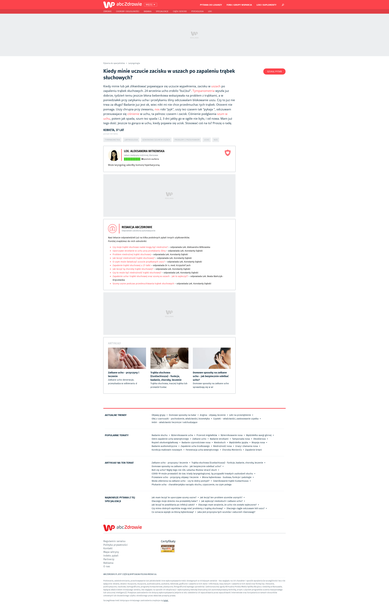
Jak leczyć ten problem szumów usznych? (221, 497)
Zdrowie (107, 11)
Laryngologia (134, 63)
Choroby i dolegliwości (127, 11)
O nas (106, 566)
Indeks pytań (110, 555)
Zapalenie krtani (253, 449)
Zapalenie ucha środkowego (195, 446)
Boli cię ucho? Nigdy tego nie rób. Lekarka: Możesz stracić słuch (184, 470)
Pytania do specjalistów (114, 63)
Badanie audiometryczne (164, 446)
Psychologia (197, 11)
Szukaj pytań (274, 71)
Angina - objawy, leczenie (213, 415)
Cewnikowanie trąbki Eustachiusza (230, 481)
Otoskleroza (259, 439)
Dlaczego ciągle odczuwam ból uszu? (246, 508)
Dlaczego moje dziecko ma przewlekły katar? (175, 501)
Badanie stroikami (219, 439)
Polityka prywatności (115, 545)
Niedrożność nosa (222, 446)
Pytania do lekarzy (211, 5)
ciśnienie (133, 114)
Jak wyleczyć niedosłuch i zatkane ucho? (222, 501)
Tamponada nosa (241, 439)
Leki (210, 11)
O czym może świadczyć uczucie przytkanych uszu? (139, 261)
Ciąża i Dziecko (180, 11)
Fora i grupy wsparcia (239, 5)
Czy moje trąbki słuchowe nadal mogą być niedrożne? (140, 247)
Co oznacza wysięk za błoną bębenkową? (173, 512)
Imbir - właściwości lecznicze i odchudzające (174, 422)
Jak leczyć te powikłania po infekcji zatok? (173, 504)
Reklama (108, 563)
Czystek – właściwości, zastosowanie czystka (235, 418)
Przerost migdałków (206, 435)
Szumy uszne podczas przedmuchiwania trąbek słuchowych (143, 283)
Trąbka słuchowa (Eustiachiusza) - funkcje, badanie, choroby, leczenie (227, 462)
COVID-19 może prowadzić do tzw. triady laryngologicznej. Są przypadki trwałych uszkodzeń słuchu (202, 473)
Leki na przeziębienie (240, 415)
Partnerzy (108, 559)
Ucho (206, 139)
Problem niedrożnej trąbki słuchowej (132, 254)
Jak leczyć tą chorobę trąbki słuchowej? (133, 269)
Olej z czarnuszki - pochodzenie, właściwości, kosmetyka (181, 418)
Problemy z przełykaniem (187, 139)
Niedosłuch (220, 442)
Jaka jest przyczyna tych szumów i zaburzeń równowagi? (226, 512)
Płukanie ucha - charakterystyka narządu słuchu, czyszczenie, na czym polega (191, 484)
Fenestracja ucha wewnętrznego (202, 449)
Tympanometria (204, 91)
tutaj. (166, 600)
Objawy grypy (158, 415)
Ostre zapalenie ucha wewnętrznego (170, 439)
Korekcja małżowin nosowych (167, 449)
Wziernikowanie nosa (232, 435)
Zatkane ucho (199, 439)
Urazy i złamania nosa (246, 446)
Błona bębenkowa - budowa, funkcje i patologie (226, 477)
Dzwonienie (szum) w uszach (156, 139)
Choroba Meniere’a (232, 449)
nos (157, 109)
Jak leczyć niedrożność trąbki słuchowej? (134, 258)
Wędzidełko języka (238, 442)
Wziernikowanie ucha (182, 435)
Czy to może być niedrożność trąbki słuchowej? (137, 272)
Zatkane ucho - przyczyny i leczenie (170, 462)
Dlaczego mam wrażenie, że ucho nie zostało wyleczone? (227, 504)
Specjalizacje (162, 11)
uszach (216, 86)
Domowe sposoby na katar (182, 415)
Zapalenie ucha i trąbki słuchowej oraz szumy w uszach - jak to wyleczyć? (150, 276)
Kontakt (107, 548)
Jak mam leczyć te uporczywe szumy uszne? (174, 497)
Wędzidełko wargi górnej (259, 435)
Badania (147, 11)
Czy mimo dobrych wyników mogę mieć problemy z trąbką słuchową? (187, 508)
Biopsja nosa (258, 442)
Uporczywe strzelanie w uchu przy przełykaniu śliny (139, 250)
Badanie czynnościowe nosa (196, 442)
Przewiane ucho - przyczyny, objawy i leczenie (175, 477)
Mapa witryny (111, 552)
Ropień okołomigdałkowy (165, 442)
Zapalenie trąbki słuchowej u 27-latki (131, 265)
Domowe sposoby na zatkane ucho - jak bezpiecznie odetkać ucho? (186, 466)
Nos (216, 139)
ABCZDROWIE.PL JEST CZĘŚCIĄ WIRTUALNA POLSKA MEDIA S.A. (130, 574)
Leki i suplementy (266, 5)
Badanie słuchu (160, 435)
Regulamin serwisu (114, 541)
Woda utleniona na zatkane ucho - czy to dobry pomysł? (181, 481)
